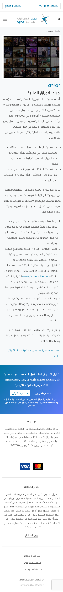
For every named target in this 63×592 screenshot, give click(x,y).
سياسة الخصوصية (32, 562)
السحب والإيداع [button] (13, 5)
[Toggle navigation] (5, 19)
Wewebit (39, 585)
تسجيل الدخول (49, 5)
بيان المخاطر (31, 535)
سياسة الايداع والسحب (31, 569)
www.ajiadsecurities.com (36, 276)
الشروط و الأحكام (32, 556)
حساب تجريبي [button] (43, 393)
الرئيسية (58, 31)
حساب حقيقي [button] (20, 393)
